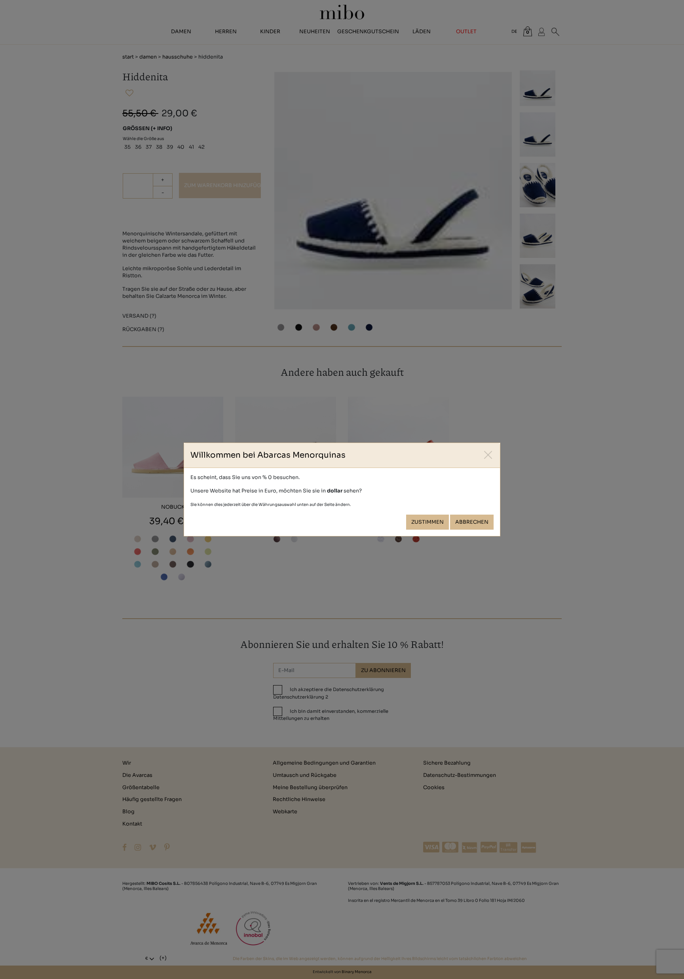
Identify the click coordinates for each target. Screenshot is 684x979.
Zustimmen (427, 522)
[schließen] (488, 454)
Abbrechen (471, 522)
